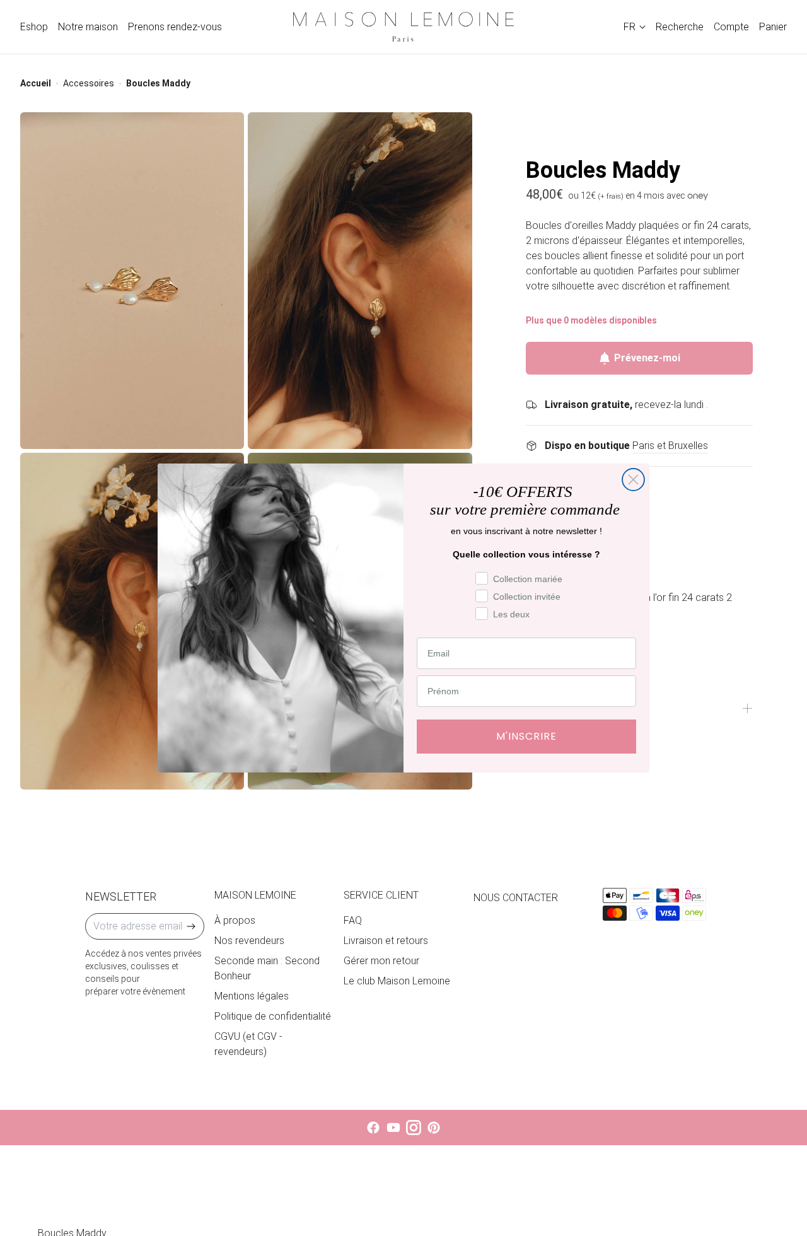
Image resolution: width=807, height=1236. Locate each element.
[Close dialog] (633, 480)
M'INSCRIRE (526, 736)
